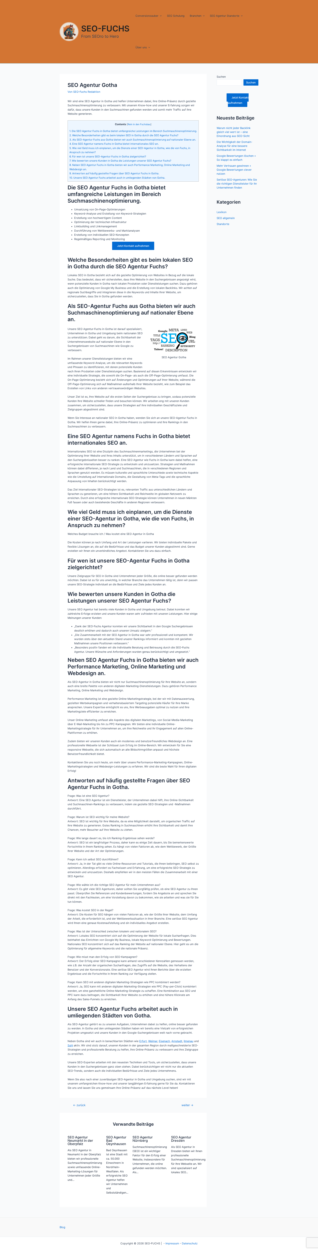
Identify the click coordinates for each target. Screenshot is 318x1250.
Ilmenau (188, 1041)
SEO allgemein (226, 218)
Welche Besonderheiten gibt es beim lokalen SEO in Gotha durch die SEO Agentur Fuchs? (123, 135)
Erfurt (143, 1041)
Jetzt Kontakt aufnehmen (133, 245)
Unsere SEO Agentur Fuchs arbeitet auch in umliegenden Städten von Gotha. (117, 177)
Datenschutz (190, 1243)
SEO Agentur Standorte (224, 15)
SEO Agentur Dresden (181, 1139)
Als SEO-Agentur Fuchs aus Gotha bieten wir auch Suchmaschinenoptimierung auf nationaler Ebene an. (132, 139)
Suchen (221, 76)
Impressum (172, 1243)
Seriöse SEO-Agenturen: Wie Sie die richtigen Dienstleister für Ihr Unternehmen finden (237, 183)
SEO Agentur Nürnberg (142, 1139)
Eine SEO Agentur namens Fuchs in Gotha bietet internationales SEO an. (114, 143)
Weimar (152, 1041)
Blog (62, 1227)
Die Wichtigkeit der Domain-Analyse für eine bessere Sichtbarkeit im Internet (234, 145)
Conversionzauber (146, 15)
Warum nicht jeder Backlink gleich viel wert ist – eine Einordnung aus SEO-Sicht (234, 132)
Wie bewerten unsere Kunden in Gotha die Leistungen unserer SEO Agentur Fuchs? (120, 160)
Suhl (70, 1045)
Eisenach (164, 1041)
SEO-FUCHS (105, 28)
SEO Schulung (176, 15)
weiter (187, 1105)
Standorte (223, 224)
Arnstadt (176, 1041)
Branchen (195, 15)
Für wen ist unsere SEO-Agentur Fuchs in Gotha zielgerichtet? (107, 156)
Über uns (141, 47)
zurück (79, 1105)
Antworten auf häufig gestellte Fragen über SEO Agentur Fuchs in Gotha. (114, 173)
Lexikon (221, 212)
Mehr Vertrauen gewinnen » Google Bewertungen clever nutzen (234, 169)
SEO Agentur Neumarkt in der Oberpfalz (80, 1140)
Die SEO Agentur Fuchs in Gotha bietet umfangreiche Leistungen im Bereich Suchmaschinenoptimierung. (133, 131)
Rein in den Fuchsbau (139, 124)
